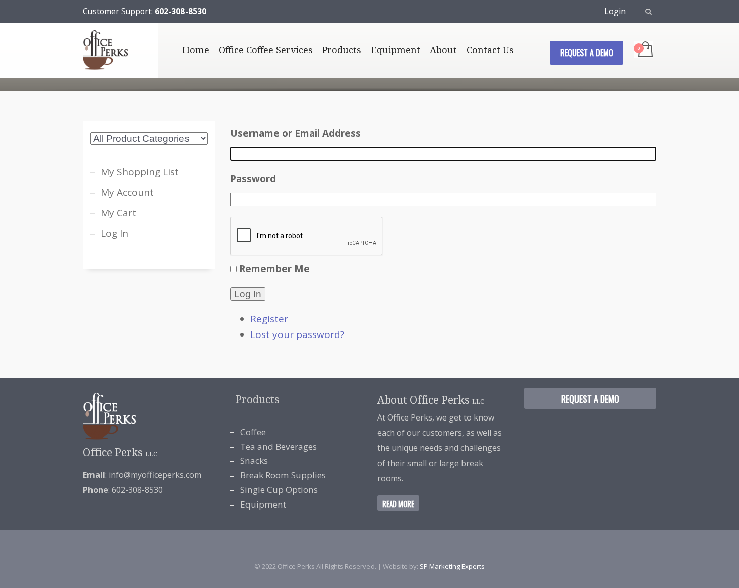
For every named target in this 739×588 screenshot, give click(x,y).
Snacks (254, 460)
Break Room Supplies (283, 475)
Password (253, 178)
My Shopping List (140, 171)
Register (269, 318)
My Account (127, 192)
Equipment (263, 504)
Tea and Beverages (278, 446)
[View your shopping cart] (644, 50)
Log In (247, 294)
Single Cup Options (279, 489)
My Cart (118, 212)
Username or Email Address (295, 133)
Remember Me (274, 268)
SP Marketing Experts (452, 566)
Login (615, 11)
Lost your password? (297, 334)
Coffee (253, 432)
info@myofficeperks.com (155, 474)
